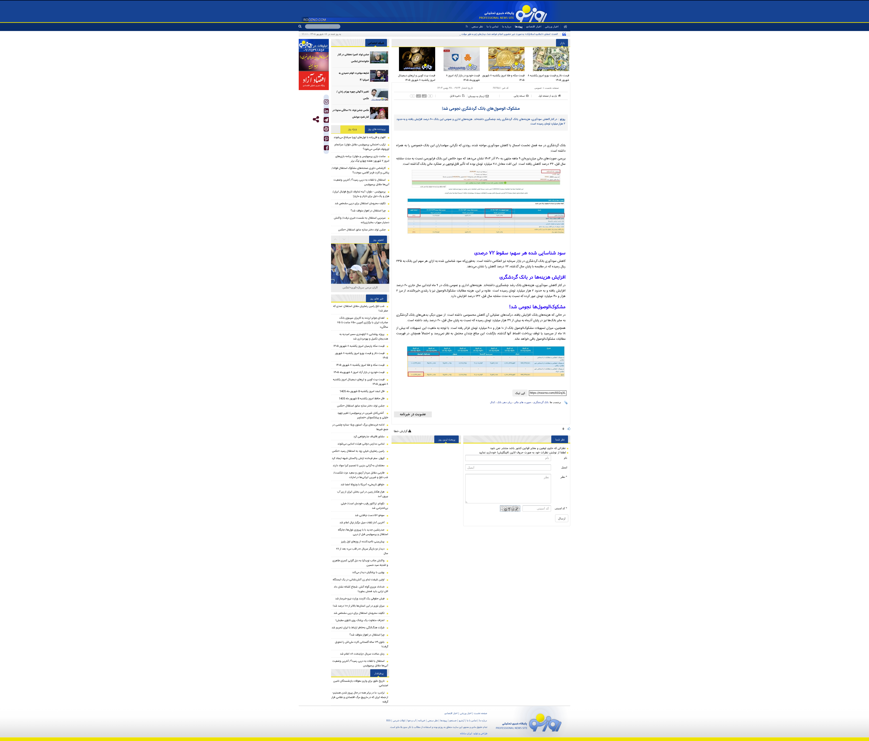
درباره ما (506, 26)
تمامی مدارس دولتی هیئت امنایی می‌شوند (360, 444)
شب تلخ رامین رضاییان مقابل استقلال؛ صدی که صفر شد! (360, 308)
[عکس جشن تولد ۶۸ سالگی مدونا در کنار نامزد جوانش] (379, 113)
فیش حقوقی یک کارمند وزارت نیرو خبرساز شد (359, 598)
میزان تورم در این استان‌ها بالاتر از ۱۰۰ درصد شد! (358, 606)
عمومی (538, 87)
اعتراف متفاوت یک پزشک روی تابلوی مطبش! (360, 620)
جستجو (453, 720)
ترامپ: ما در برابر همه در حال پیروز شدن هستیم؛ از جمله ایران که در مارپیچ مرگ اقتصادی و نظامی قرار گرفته (360, 697)
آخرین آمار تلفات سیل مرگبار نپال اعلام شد (361, 522)
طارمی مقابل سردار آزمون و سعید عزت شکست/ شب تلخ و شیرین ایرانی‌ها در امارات (360, 475)
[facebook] (326, 149)
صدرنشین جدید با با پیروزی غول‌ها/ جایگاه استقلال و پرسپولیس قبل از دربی (363, 532)
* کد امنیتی (561, 508)
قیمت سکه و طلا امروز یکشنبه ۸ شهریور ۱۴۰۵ (503, 77)
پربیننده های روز (377, 129)
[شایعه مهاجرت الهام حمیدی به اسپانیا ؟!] (379, 76)
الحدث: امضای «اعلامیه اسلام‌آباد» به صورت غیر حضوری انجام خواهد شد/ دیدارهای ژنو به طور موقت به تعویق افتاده (502, 34)
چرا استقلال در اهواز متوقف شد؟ (368, 210)
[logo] (528, 721)
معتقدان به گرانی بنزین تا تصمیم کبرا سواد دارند (358, 465)
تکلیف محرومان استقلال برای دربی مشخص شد (360, 203)
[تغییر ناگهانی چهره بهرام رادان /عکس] (379, 94)
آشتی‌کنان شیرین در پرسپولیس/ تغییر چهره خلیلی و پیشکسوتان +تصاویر (363, 415)
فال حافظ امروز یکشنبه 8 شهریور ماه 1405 (361, 398)
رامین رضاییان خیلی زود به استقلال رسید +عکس (358, 451)
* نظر (564, 476)
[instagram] (326, 103)
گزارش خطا (401, 431)
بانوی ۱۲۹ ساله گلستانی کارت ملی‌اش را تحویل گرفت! (361, 644)
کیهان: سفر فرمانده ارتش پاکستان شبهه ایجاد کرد (358, 458)
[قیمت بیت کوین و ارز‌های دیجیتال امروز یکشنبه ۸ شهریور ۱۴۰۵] (414, 59)
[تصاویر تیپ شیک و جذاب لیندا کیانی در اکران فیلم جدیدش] (360, 276)
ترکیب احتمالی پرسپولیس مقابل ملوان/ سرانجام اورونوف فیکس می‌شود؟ (361, 146)
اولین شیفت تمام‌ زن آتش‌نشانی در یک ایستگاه (358, 579)
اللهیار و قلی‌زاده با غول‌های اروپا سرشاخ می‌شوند (360, 137)
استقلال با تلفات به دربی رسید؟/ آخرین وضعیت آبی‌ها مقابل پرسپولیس (361, 182)
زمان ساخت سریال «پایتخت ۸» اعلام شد (362, 654)
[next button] (335, 239)
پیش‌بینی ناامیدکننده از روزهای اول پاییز (362, 541)
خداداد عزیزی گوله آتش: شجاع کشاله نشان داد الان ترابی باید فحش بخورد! (361, 589)
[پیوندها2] (314, 61)
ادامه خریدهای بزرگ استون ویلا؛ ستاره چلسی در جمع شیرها (360, 427)
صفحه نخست (552, 87)
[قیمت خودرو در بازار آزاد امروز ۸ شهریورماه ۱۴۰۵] (458, 59)
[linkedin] (326, 112)
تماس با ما (492, 26)
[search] (301, 26)
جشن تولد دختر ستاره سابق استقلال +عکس (362, 229)
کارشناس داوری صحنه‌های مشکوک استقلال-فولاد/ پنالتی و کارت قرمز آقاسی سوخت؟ (360, 170)
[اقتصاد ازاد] (314, 80)
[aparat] (326, 128)
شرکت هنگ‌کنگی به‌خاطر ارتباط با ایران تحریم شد (358, 627)
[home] (563, 27)
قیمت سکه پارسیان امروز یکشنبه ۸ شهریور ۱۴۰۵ (358, 346)
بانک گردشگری (541, 402)
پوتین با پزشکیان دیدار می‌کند (368, 572)
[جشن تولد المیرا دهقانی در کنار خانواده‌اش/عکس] (379, 57)
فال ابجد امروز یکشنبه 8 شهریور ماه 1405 (361, 391)
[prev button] (344, 239)
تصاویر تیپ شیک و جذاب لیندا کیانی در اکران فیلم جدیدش (360, 289)
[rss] (467, 26)
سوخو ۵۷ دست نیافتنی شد (369, 515)
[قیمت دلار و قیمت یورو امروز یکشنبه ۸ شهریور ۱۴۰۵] (548, 59)
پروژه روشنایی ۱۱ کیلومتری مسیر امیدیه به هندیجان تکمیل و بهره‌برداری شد (363, 336)
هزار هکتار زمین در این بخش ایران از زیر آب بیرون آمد (362, 494)
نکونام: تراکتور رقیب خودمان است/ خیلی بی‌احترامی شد (364, 505)
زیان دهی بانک (504, 402)
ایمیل (564, 467)
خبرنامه (421, 720)
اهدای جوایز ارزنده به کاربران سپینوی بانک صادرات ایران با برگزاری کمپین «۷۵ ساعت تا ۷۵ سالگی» (362, 322)
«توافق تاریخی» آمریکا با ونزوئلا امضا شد (362, 484)
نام (565, 457)
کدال (492, 402)
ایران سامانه (466, 733)
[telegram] (326, 120)
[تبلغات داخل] (314, 45)
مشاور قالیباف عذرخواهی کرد (368, 436)
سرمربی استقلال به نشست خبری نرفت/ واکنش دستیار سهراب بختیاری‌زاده (361, 220)
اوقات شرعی (399, 720)
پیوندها (519, 26)
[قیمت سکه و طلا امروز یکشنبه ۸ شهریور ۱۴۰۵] (503, 59)
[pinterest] (326, 140)
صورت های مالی (522, 402)
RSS (388, 720)
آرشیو (461, 720)
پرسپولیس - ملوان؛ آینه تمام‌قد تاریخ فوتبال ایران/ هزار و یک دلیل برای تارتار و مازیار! (360, 193)
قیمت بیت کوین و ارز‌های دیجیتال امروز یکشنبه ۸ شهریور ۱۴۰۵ (416, 77)
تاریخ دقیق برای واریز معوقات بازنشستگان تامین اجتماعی (360, 683)
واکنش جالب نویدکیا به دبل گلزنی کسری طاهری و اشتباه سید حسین (360, 562)
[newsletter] (413, 414)
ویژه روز (352, 129)
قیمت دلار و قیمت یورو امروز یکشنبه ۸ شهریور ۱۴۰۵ (548, 77)
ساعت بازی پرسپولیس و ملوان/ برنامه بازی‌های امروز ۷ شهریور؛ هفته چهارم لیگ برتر (362, 158)
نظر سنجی (477, 26)
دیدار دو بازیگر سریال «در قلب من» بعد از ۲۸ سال (362, 551)
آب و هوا (411, 720)
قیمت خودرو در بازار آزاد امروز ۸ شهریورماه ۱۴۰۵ (463, 77)
